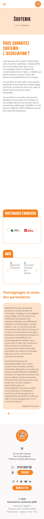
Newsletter (22, 487)
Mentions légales (22, 505)
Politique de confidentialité (22, 508)
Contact (25, 472)
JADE (17, 25)
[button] (7, 230)
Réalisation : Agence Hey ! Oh (22, 511)
